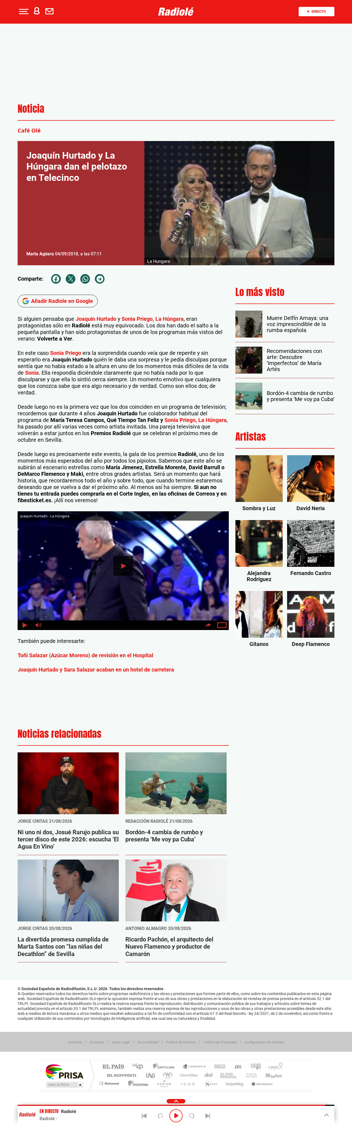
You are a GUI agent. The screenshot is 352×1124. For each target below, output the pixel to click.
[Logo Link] (176, 11)
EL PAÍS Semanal (229, 1075)
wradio (167, 1075)
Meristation (261, 1083)
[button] (23, 11)
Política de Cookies (181, 1042)
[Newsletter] (50, 11)
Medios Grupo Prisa (64, 1084)
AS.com (235, 1067)
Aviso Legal (121, 1042)
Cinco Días (187, 1075)
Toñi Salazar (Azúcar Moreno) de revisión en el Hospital (85, 655)
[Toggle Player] (326, 1115)
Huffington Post (120, 1075)
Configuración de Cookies (264, 1042)
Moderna (136, 1083)
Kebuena (269, 1075)
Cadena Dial (209, 1075)
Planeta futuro (249, 1075)
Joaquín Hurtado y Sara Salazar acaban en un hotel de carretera (96, 669)
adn (254, 1067)
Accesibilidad (148, 1042)
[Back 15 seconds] (160, 1115)
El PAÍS (113, 1067)
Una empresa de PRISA (64, 1071)
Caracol (274, 1067)
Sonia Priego (65, 353)
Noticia (31, 108)
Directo (319, 11)
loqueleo (234, 1083)
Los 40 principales (139, 1067)
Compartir (208, 625)
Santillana (165, 1067)
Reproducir (123, 566)
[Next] (207, 1115)
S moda (210, 1083)
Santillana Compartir (194, 1067)
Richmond (110, 1083)
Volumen (38, 625)
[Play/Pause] (176, 1115)
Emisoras (97, 1042)
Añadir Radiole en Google (62, 301)
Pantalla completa (222, 625)
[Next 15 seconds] (192, 1115)
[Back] (144, 1115)
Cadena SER (218, 1067)
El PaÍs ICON (188, 1083)
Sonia (32, 372)
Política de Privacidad (220, 1042)
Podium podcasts (164, 1083)
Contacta (75, 1042)
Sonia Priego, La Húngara (153, 319)
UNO (151, 1075)
